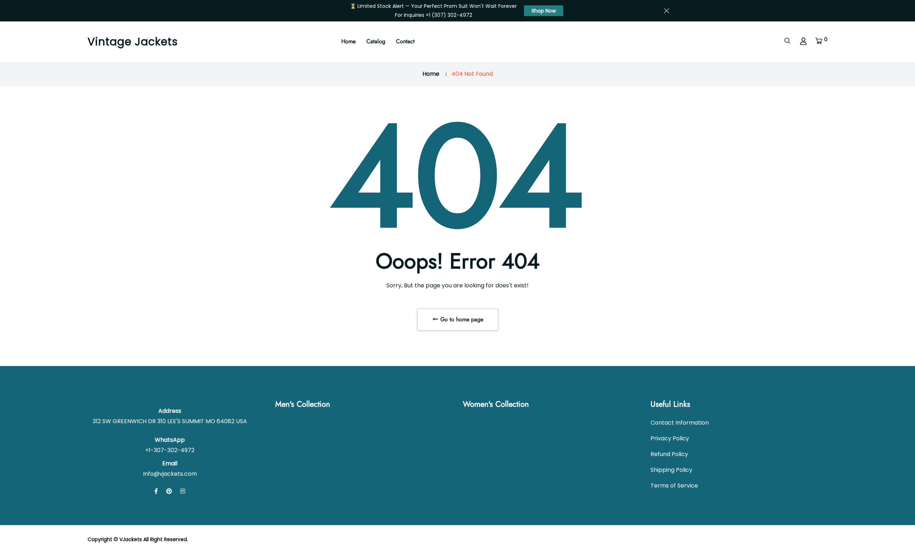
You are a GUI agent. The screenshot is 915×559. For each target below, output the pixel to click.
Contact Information (680, 423)
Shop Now (543, 10)
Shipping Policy (671, 470)
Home (348, 41)
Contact (405, 41)
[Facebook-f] (156, 491)
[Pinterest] (169, 491)
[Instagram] (182, 491)
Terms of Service (674, 485)
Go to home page (461, 319)
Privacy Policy (670, 438)
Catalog (375, 41)
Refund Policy (669, 454)
